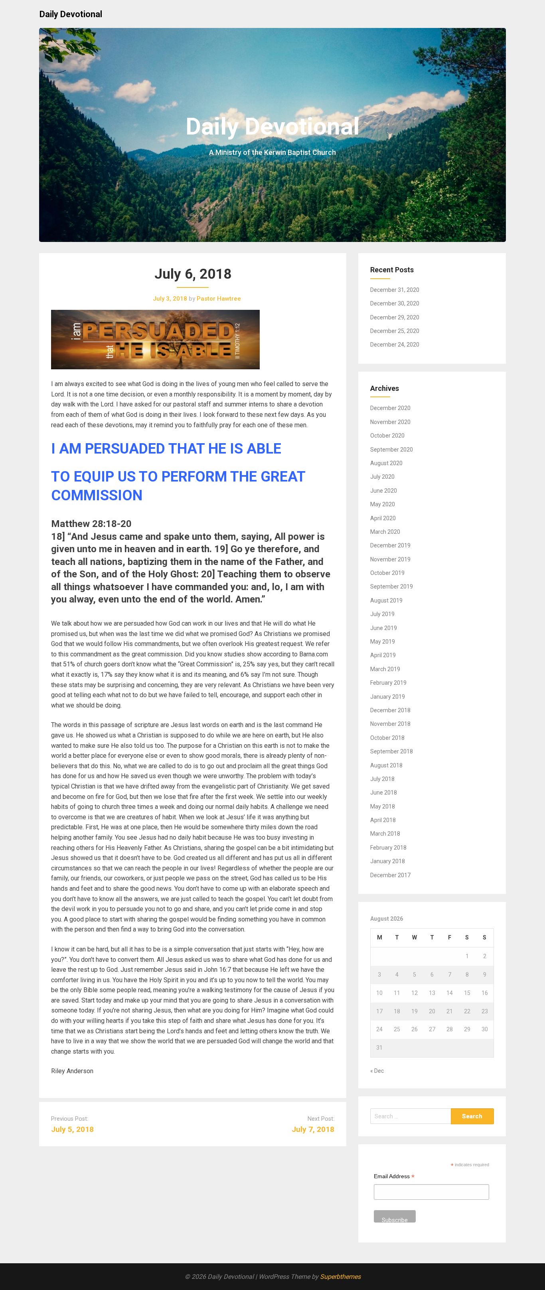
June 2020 (383, 490)
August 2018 (386, 765)
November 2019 (390, 559)
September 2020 (391, 449)
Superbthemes (340, 1276)
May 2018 (382, 806)
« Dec (377, 1071)
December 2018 (390, 710)
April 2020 (383, 518)
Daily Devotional (70, 14)
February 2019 (388, 683)
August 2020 (386, 463)
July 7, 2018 (313, 1129)
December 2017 (390, 875)
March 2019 (385, 669)
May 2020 (382, 504)
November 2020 (390, 422)
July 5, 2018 (72, 1129)
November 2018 (390, 724)
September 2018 (391, 751)
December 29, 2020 (394, 317)
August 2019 (386, 600)
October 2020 (387, 435)
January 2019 (387, 697)
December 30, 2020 (394, 303)
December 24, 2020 (394, 344)
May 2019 (382, 641)
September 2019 (391, 586)
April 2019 (383, 655)
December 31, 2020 (394, 290)
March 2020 (385, 532)
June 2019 (383, 628)
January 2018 (387, 861)
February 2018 (388, 847)
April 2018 (383, 820)
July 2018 (382, 779)
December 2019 (390, 545)
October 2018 (387, 738)
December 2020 (390, 408)
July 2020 (382, 477)
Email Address (394, 1177)
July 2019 (382, 614)
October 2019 (387, 573)
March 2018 (385, 833)
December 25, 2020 (394, 331)
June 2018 (383, 792)
